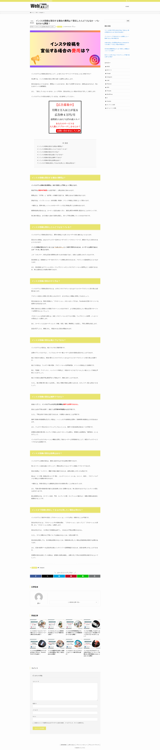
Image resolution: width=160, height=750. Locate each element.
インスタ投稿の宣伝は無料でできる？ (50, 157)
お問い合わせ (71, 744)
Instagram (60, 26)
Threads (109, 90)
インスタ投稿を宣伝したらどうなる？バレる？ (53, 149)
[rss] (127, 1)
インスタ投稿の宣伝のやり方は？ (49, 152)
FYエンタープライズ (94, 744)
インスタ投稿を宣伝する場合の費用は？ (51, 146)
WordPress (110, 94)
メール (35, 710)
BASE (108, 66)
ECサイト (109, 70)
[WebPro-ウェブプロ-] (40, 6)
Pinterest (109, 84)
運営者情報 (63, 744)
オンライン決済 (111, 104)
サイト (34, 716)
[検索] (129, 1)
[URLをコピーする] (94, 576)
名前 (34, 703)
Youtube (109, 101)
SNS (108, 87)
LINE (108, 80)
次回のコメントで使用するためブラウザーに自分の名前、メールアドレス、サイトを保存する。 (59, 722)
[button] (35, 576)
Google (109, 73)
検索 (128, 20)
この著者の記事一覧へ (74, 602)
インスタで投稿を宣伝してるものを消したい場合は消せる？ (57, 163)
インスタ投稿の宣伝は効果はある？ (50, 160)
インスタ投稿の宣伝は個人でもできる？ (51, 154)
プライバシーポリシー (81, 744)
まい (38, 603)
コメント (36, 681)
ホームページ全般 (111, 108)
